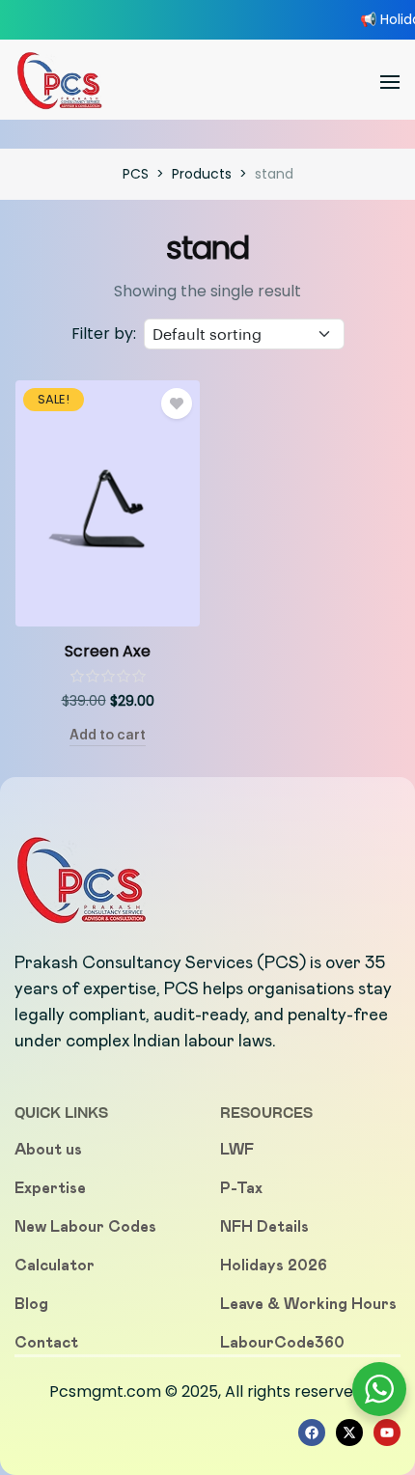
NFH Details (264, 1226)
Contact (46, 1342)
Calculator (54, 1265)
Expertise (50, 1188)
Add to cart (107, 735)
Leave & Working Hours (308, 1303)
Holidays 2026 (273, 1265)
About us (48, 1149)
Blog (31, 1303)
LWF (237, 1149)
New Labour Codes (85, 1226)
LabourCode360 (282, 1342)
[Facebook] (311, 1432)
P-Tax (241, 1188)
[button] (390, 82)
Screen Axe (107, 651)
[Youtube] (387, 1432)
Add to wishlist (176, 403)
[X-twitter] (349, 1432)
